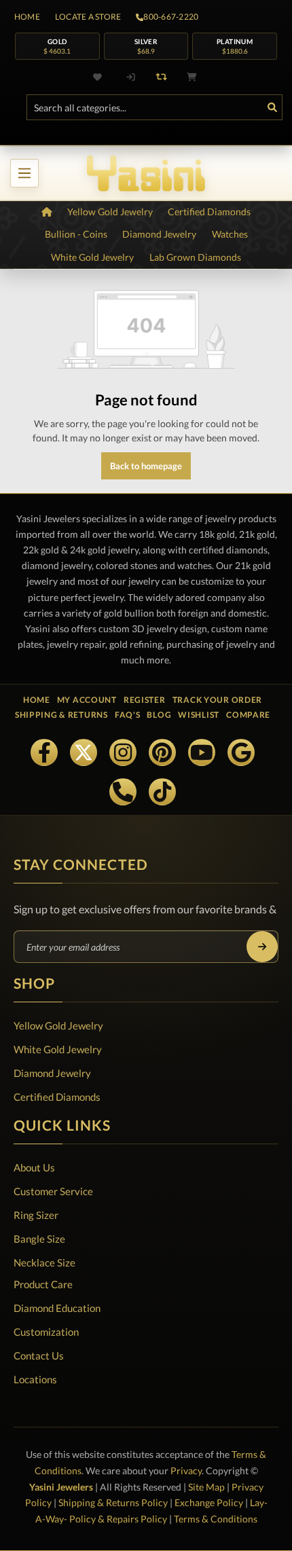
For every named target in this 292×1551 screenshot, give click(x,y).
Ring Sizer (36, 1215)
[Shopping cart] (192, 76)
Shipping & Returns (61, 715)
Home (27, 17)
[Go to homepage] (146, 173)
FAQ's (128, 715)
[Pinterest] (162, 752)
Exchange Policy (209, 1502)
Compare (248, 715)
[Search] (272, 107)
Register (145, 700)
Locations (35, 1379)
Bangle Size (39, 1239)
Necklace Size (44, 1262)
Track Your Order (217, 700)
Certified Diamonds (57, 1097)
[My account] (131, 76)
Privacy (186, 1470)
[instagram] (122, 752)
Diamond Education (57, 1308)
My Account (87, 700)
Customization (46, 1332)
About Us (34, 1167)
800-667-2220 (170, 17)
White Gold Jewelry (58, 1049)
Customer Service (53, 1191)
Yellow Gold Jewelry (58, 1025)
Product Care (43, 1284)
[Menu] (24, 173)
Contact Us (39, 1355)
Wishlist (198, 715)
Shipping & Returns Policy (113, 1502)
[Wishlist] (100, 76)
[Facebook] (44, 752)
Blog (159, 715)
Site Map (206, 1487)
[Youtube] (201, 752)
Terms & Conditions (215, 1519)
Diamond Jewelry (52, 1073)
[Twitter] (83, 752)
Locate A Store (88, 17)
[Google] (241, 752)
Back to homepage (146, 465)
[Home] (47, 212)
